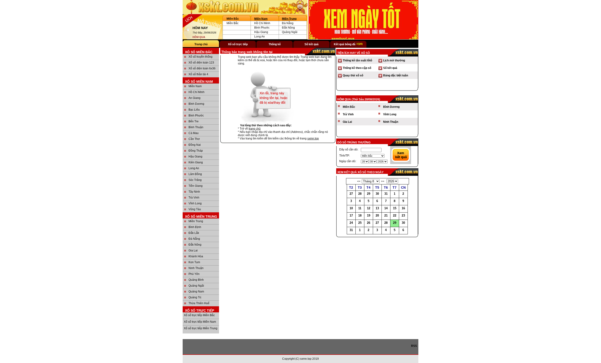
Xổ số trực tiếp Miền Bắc (199, 315)
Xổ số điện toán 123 (201, 62)
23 (403, 215)
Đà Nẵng (287, 23)
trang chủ (255, 128)
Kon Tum (194, 262)
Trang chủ (201, 44)
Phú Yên (194, 274)
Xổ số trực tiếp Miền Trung (200, 328)
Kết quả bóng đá (345, 44)
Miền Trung (289, 18)
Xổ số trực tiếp (238, 44)
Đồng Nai (195, 144)
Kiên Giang (196, 162)
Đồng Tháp (196, 150)
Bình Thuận (196, 127)
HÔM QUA (199, 37)
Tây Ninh (194, 191)
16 (403, 208)
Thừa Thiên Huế (199, 303)
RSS (414, 346)
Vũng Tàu (195, 209)
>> (382, 181)
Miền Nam (261, 18)
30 (377, 193)
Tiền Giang (196, 185)
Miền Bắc (233, 23)
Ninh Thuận (196, 268)
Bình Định (195, 227)
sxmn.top (313, 138)
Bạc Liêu (194, 109)
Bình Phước (262, 27)
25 (360, 223)
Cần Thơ (194, 139)
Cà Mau (194, 133)
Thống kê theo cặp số (357, 68)
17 (351, 215)
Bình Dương (196, 103)
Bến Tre (194, 121)
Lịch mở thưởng (394, 60)
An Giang (194, 98)
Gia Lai (193, 250)
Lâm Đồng (195, 174)
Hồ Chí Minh (262, 23)
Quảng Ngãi (289, 32)
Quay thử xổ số (353, 75)
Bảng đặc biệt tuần (395, 75)
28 (360, 193)
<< (358, 181)
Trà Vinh (194, 197)
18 (360, 215)
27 (351, 193)
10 (351, 208)
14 (386, 208)
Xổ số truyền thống (200, 56)
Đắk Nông (288, 27)
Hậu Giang (261, 32)
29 (368, 193)
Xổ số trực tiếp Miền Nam (200, 321)
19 (368, 215)
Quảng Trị (195, 297)
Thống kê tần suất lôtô (357, 60)
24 (351, 223)
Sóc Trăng (195, 180)
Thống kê (275, 44)
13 (377, 208)
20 (377, 215)
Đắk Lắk (194, 233)
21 (386, 215)
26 (368, 223)
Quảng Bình (196, 279)
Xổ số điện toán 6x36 (202, 68)
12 (368, 208)
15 (394, 208)
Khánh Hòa (196, 256)
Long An (259, 36)
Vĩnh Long (195, 203)
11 (359, 208)
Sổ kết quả (311, 44)
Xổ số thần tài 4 (198, 74)
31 (386, 193)
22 (394, 215)
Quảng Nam (196, 291)
